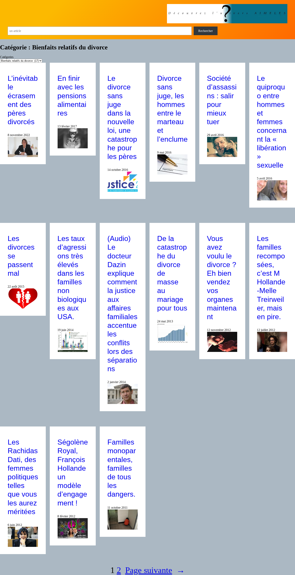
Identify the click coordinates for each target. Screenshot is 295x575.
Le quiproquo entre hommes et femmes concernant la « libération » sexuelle (272, 121)
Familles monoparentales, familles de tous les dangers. (121, 468)
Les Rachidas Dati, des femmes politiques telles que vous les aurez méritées (23, 477)
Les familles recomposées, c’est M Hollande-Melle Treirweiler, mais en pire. (271, 277)
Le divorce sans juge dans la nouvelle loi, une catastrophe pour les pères (122, 117)
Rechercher (205, 31)
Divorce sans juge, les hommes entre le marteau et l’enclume (172, 108)
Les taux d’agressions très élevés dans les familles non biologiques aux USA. (71, 277)
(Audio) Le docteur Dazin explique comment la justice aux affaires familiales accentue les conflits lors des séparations (122, 303)
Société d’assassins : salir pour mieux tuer (222, 100)
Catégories (6, 57)
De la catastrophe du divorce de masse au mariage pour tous (172, 273)
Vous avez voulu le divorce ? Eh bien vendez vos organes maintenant (222, 277)
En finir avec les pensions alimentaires (71, 95)
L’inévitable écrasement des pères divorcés (23, 100)
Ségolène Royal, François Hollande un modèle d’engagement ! (72, 472)
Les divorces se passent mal (21, 255)
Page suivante (155, 570)
